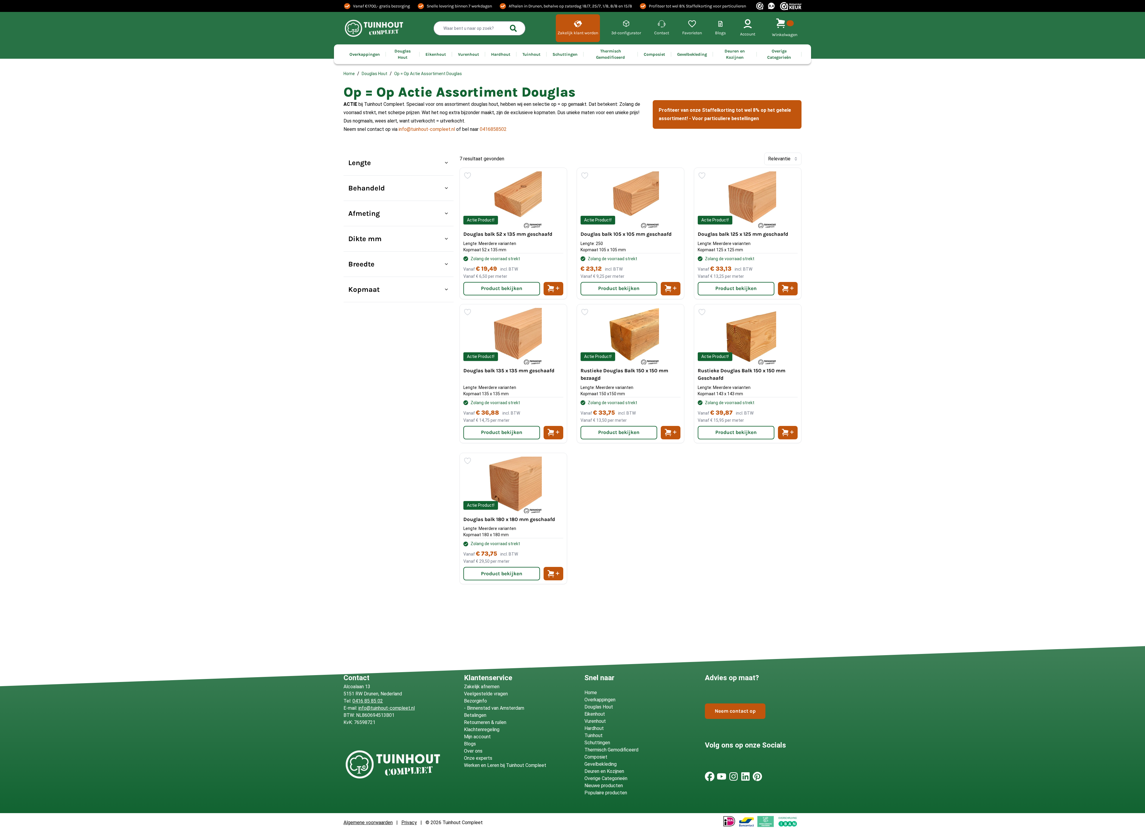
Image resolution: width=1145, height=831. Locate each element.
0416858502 (493, 129)
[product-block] (513, 233)
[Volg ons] (709, 776)
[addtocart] (553, 288)
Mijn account (477, 736)
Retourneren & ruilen (485, 722)
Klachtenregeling (481, 729)
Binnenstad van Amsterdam (495, 708)
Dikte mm (365, 239)
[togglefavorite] (467, 175)
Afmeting (364, 213)
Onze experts (478, 758)
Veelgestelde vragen (486, 694)
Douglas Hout (374, 73)
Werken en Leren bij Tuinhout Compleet (505, 765)
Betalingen (475, 715)
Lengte (359, 163)
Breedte (361, 264)
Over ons (473, 751)
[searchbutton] (513, 28)
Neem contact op (735, 711)
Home (349, 73)
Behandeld (366, 188)
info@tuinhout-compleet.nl (427, 129)
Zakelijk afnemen (481, 686)
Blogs (470, 744)
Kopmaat (364, 289)
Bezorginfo (475, 701)
